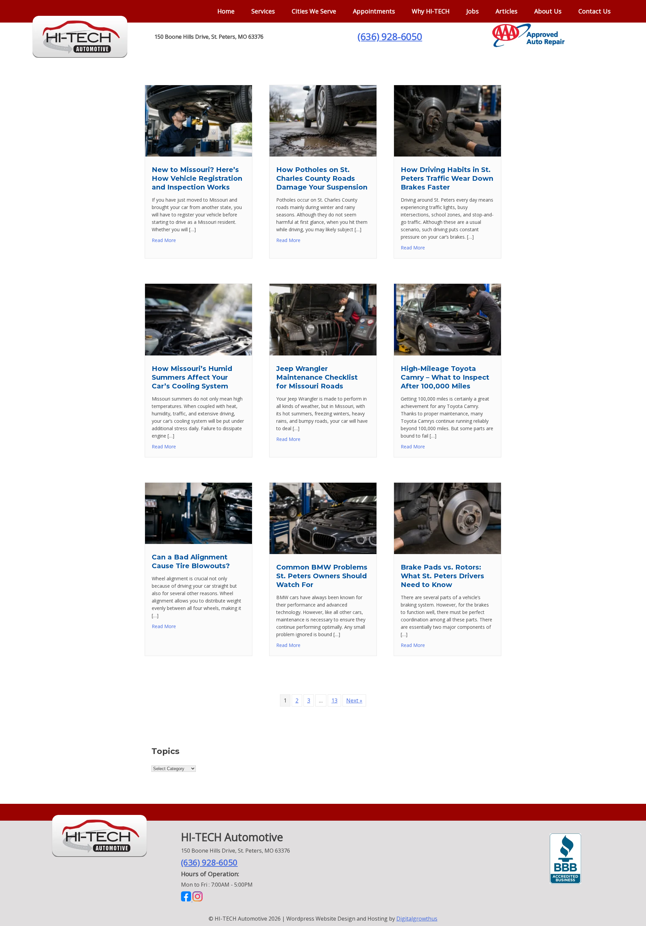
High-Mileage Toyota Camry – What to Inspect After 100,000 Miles (445, 377)
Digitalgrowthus (416, 918)
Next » (354, 700)
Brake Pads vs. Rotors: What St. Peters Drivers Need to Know (442, 576)
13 (334, 700)
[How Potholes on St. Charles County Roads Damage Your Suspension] (323, 154)
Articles (506, 11)
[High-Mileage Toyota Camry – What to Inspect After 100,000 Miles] (447, 353)
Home (226, 11)
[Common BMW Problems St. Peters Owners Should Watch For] (323, 552)
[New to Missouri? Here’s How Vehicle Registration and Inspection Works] (198, 154)
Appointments (374, 11)
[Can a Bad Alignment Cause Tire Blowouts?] (198, 542)
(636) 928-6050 (390, 36)
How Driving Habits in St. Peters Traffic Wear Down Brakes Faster (447, 178)
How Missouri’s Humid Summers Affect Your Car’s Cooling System (192, 377)
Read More (164, 240)
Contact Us (594, 11)
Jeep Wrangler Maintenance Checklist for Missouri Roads (317, 377)
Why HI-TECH (431, 11)
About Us (548, 11)
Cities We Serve (314, 11)
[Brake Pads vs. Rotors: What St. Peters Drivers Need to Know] (447, 552)
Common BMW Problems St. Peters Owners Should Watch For (321, 576)
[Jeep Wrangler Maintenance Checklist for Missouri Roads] (323, 353)
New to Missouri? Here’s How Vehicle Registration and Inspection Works (197, 178)
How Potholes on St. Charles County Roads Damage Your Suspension (321, 178)
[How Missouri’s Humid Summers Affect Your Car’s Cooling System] (198, 353)
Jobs (472, 11)
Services (263, 11)
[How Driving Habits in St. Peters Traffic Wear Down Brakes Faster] (447, 154)
